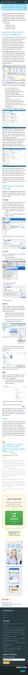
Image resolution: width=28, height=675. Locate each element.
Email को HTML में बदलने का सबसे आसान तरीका (11, 604)
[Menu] (25, 2)
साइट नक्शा (5, 613)
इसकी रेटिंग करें (14, 453)
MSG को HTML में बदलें (7, 605)
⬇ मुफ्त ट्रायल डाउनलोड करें (14, 517)
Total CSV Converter (14, 638)
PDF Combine (13, 628)
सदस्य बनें (6, 662)
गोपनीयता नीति (5, 617)
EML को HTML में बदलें (6, 602)
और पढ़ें (18, 533)
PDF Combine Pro (9, 642)
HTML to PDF (13, 623)
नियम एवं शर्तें (5, 615)
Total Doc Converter (15, 634)
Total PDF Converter (13, 646)
